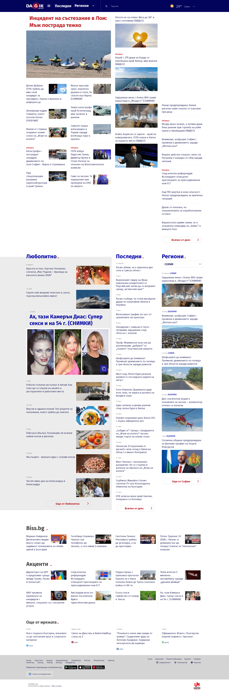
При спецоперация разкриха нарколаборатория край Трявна (36, 179)
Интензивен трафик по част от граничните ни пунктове (133, 316)
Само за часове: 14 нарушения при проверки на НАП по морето (81, 181)
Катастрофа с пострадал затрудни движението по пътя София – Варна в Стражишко (45, 158)
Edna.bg (40, 662)
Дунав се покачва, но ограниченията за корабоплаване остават (181, 210)
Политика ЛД (182, 662)
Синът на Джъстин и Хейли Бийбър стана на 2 (91, 635)
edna (76, 642)
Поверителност (165, 662)
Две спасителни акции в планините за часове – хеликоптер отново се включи (182, 402)
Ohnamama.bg (99, 660)
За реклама (159, 659)
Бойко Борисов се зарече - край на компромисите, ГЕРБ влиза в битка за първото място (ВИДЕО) (135, 137)
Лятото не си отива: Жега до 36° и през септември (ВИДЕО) (134, 19)
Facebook (197, 659)
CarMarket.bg (76, 660)
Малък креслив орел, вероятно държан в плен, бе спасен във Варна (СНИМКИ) (81, 92)
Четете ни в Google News (41, 674)
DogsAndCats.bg (62, 660)
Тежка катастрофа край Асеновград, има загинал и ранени (81, 112)
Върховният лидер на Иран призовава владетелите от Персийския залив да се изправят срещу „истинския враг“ (135, 284)
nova (31, 645)
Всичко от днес (180, 240)
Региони (82, 6)
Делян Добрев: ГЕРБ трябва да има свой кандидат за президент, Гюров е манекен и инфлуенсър (43, 94)
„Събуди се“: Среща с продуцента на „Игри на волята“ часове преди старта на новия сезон (135, 433)
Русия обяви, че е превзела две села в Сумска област (134, 269)
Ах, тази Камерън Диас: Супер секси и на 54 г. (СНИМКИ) (171, 596)
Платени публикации (174, 659)
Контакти (187, 659)
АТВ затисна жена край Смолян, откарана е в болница (134, 498)
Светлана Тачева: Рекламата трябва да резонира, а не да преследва (126, 541)
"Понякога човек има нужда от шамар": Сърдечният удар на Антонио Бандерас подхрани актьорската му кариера (134, 638)
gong (166, 642)
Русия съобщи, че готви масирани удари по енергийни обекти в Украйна (135, 301)
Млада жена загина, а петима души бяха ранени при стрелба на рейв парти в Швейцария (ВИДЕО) (182, 127)
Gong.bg (49, 660)
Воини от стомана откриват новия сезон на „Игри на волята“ (36, 134)
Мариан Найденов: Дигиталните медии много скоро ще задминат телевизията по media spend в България (44, 543)
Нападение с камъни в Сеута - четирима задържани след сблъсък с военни (133, 330)
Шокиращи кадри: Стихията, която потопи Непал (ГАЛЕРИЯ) (36, 115)
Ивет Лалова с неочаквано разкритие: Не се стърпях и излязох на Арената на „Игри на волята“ (134, 466)
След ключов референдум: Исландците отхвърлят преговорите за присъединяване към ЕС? (181, 178)
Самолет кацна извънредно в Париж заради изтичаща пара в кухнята (80, 132)
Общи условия (56, 686)
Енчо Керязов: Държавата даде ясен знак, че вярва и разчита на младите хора (135, 392)
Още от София (181, 481)
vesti (121, 649)
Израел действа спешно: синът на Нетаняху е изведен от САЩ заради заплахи (182, 158)
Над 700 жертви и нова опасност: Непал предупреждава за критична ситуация (182, 195)
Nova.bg (59, 662)
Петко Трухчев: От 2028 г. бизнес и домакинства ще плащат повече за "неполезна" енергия (178, 543)
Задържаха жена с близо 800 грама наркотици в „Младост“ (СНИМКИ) (135, 99)
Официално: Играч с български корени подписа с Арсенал (180, 635)
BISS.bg (87, 660)
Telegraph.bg (70, 662)
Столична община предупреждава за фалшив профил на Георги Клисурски (181, 443)
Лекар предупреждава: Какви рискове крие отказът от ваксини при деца (181, 108)
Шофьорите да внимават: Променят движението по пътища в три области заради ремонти (135, 361)
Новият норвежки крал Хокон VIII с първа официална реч (135, 419)
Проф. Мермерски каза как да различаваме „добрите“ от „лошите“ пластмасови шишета (134, 345)
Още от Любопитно (68, 503)
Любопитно (41, 256)
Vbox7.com (39, 660)
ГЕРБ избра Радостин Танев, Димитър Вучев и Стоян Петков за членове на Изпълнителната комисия (87, 159)
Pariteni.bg (30, 662)
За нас (150, 659)
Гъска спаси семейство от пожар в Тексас (127, 596)
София (173, 273)
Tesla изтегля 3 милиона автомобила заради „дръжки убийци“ (171, 577)
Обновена (30, 148)
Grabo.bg (111, 660)
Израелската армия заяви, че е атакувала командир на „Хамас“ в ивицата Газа (181, 226)
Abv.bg (28, 660)
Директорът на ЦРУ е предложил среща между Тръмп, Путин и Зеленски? (38, 577)
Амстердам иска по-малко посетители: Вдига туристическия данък (83, 597)
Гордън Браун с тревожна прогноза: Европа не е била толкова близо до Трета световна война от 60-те (135, 579)
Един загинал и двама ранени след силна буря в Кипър (133, 407)
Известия (197, 662)
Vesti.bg (49, 662)
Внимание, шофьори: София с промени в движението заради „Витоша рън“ (180, 142)
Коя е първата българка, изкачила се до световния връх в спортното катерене (46, 636)
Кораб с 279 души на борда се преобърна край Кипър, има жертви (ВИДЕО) (136, 61)
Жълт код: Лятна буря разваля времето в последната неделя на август (135, 377)
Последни (63, 6)
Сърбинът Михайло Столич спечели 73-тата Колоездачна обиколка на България (133, 483)
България (172, 311)
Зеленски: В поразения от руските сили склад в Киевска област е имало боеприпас (133, 449)
